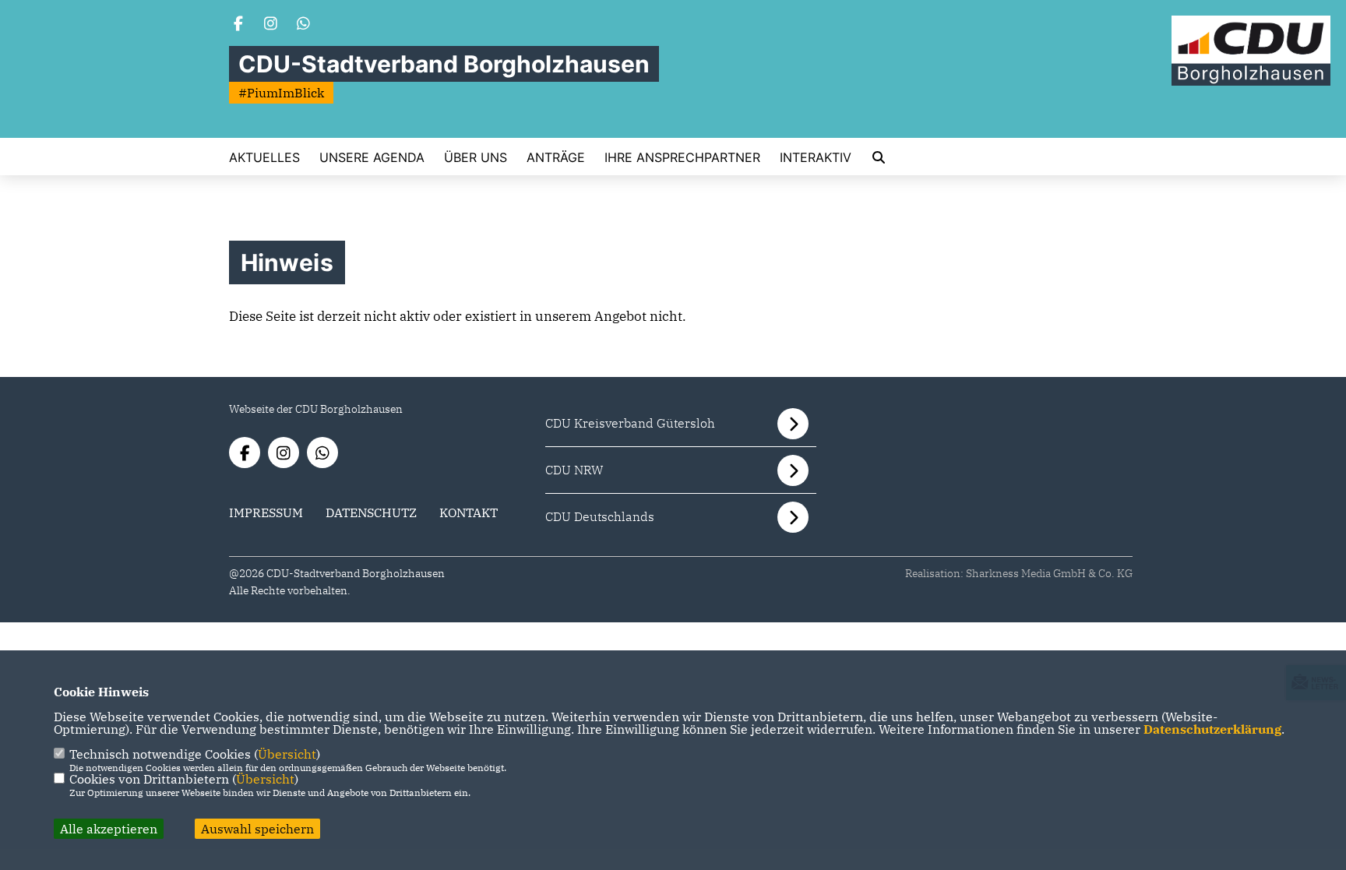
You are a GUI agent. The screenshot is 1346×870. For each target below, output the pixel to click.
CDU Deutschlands (599, 516)
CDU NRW (574, 469)
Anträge (556, 157)
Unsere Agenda (372, 157)
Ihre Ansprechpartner (682, 157)
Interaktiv (815, 157)
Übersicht (287, 754)
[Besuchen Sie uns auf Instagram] (271, 25)
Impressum (266, 512)
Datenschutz (371, 512)
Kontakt (468, 512)
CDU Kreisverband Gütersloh (630, 423)
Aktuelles (264, 157)
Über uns (475, 157)
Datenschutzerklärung (1212, 729)
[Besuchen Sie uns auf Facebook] (238, 25)
